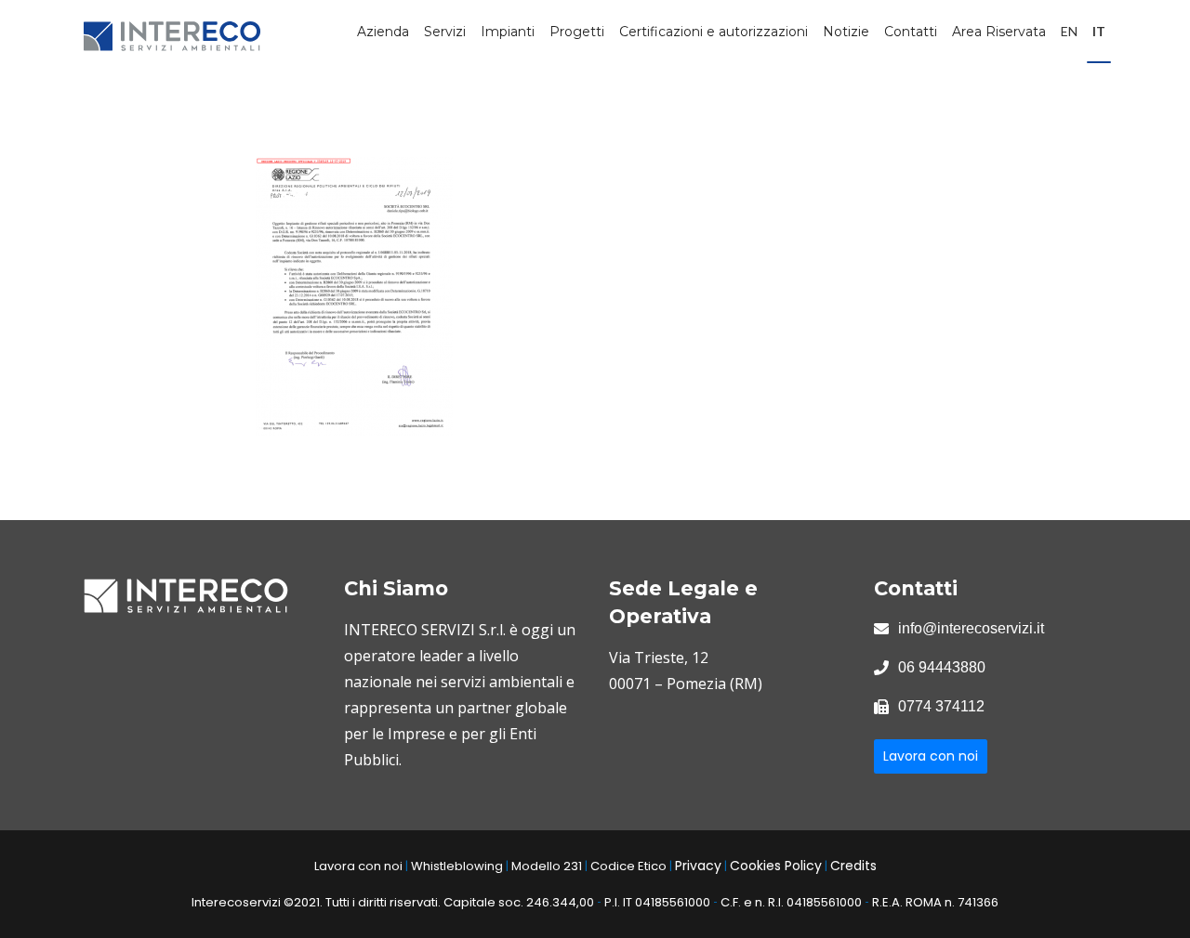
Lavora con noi (930, 756)
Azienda (383, 31)
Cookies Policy (776, 865)
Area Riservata (999, 31)
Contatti (910, 31)
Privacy (698, 865)
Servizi (445, 31)
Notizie (846, 31)
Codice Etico (628, 866)
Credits (853, 865)
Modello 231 (546, 866)
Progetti (576, 31)
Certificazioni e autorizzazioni (713, 31)
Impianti (508, 31)
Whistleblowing (457, 866)
